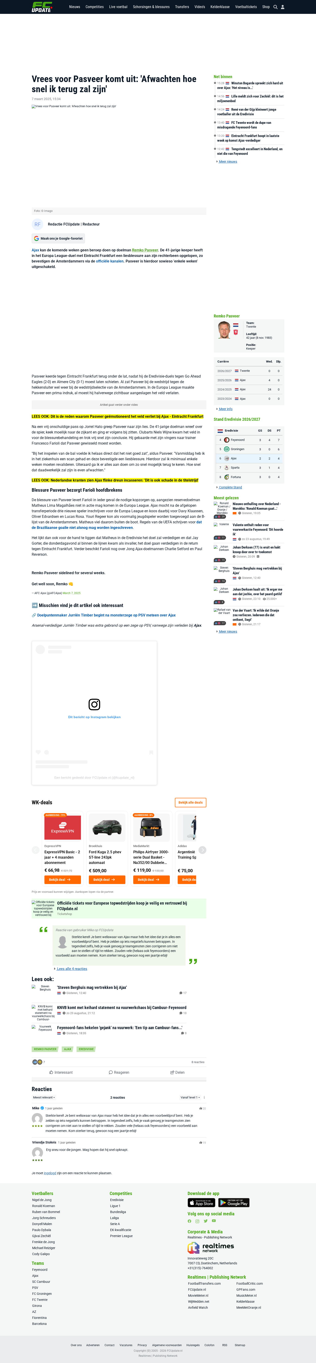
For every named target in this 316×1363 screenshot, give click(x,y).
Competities (95, 7)
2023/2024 (224, 398)
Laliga (114, 1218)
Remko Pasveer (145, 250)
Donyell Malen (42, 1224)
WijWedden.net (198, 1301)
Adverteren (93, 1345)
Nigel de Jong (42, 1200)
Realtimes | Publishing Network (158, 1355)
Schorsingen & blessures (151, 7)
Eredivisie (86, 1049)
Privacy (142, 1345)
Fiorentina (39, 1318)
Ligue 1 (115, 1206)
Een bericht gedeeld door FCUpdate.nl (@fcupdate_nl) (94, 777)
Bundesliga (118, 1212)
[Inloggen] (281, 7)
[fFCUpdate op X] (206, 1221)
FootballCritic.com (249, 1283)
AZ (34, 1312)
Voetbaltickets (246, 7)
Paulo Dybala (41, 1230)
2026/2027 (224, 371)
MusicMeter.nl (246, 1295)
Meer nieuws (227, 161)
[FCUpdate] (42, 7)
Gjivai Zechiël (41, 1236)
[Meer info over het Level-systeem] (204, 1097)
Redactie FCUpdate (64, 224)
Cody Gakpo (41, 1254)
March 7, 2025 (72, 593)
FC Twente (39, 1300)
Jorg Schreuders (44, 1218)
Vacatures (126, 1345)
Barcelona (39, 1324)
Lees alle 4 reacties (71, 969)
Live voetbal (118, 7)
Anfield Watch (198, 1307)
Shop (266, 7)
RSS (224, 1345)
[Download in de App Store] (201, 1202)
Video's (200, 7)
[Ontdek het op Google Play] (234, 1202)
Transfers (182, 7)
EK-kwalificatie (120, 1230)
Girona (37, 1306)
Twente (251, 326)
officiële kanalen (110, 261)
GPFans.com (245, 1289)
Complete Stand (230, 487)
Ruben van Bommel (46, 1212)
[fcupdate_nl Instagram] (197, 1221)
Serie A (115, 1224)
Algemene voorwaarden (167, 1345)
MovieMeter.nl (198, 1295)
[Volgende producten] (202, 850)
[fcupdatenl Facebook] (189, 1221)
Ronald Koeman (43, 1206)
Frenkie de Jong (43, 1242)
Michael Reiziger (43, 1248)
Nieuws (74, 7)
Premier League (121, 1236)
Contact (110, 1345)
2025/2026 (224, 380)
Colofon (209, 1345)
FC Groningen (42, 1294)
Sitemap (240, 1345)
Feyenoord (39, 1270)
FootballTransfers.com (204, 1283)
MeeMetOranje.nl (248, 1307)
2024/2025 (224, 389)
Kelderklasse (220, 7)
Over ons (76, 1345)
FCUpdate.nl (197, 1289)
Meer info (225, 409)
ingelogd (50, 1173)
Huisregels (193, 1345)
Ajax (35, 250)
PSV (35, 1288)
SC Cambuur (41, 1282)
